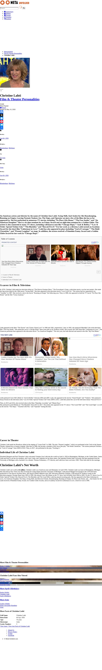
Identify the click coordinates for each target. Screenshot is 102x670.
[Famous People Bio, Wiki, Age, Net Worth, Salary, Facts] (15, 4)
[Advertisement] (51, 35)
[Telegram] (51, 124)
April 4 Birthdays (5, 596)
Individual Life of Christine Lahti (12, 279)
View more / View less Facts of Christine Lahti (15, 626)
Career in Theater (7, 277)
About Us (11, 630)
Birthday (8, 13)
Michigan (12, 148)
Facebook (11, 635)
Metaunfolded (8, 52)
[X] (51, 115)
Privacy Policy (12, 632)
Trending (8, 17)
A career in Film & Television (10, 275)
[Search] (23, 8)
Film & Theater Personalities (13, 53)
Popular (8, 15)
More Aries (4, 600)
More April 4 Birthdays (9, 589)
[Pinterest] (51, 121)
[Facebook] (51, 112)
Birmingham (4, 148)
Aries (1, 167)
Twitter (10, 633)
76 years (2, 158)
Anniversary (9, 12)
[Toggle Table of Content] (97, 272)
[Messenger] (51, 118)
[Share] (51, 127)
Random (8, 19)
